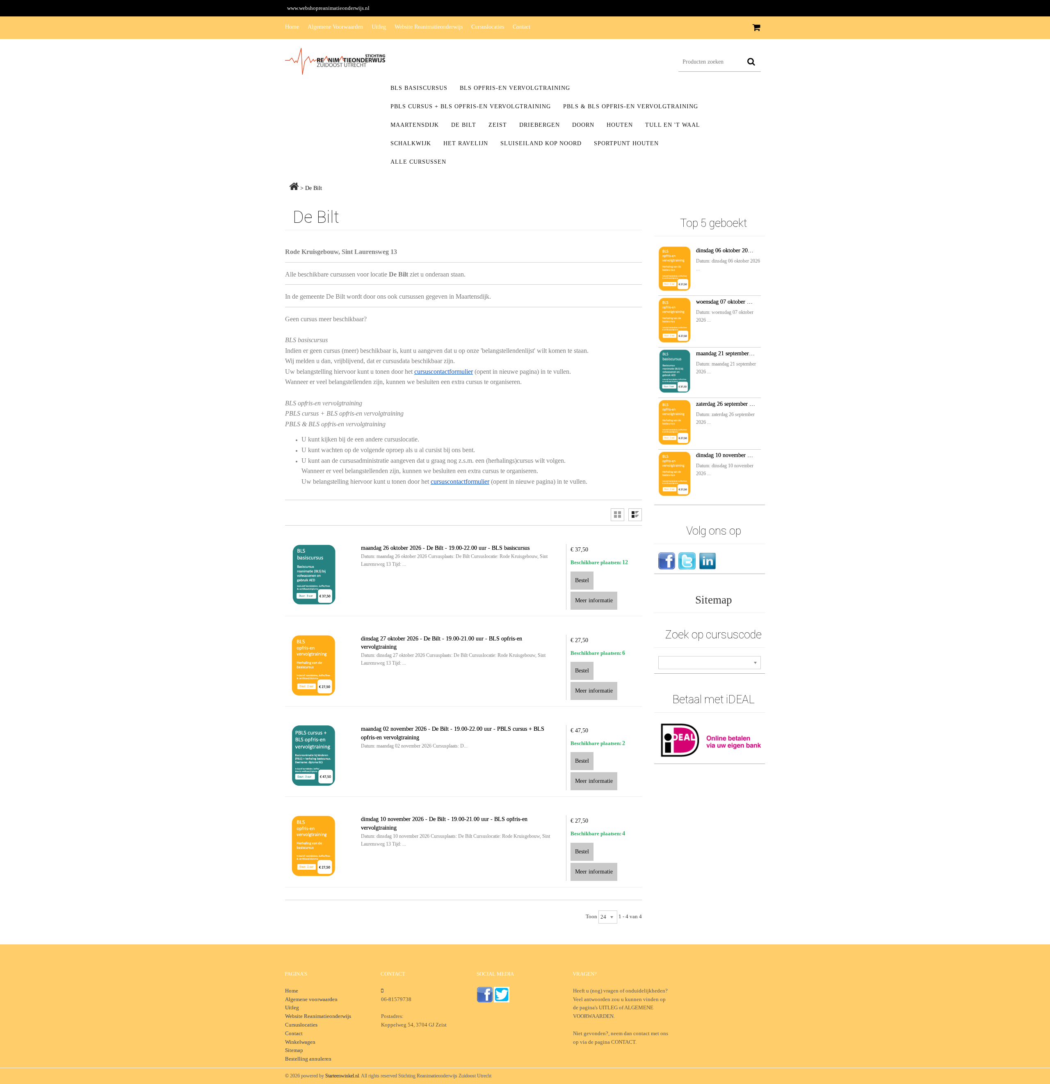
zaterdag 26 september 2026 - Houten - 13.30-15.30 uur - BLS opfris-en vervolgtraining (725, 404)
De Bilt (463, 125)
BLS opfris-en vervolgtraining (515, 88)
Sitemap (713, 600)
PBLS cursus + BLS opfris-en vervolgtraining (470, 106)
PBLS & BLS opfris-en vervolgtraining (630, 106)
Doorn (583, 125)
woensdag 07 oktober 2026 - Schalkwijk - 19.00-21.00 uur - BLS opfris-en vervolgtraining (725, 302)
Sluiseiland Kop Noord (541, 143)
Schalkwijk (410, 143)
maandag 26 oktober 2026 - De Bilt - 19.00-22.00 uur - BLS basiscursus (445, 548)
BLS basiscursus (418, 88)
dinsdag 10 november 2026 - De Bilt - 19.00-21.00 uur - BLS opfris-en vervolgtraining (725, 455)
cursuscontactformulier (443, 371)
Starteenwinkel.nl (342, 1076)
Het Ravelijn (465, 143)
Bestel (582, 580)
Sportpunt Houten (626, 143)
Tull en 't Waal (672, 125)
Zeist (497, 125)
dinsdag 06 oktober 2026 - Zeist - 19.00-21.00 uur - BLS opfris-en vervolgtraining (725, 250)
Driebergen (539, 125)
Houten (620, 125)
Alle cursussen (418, 162)
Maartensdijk (414, 125)
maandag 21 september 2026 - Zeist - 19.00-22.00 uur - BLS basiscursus (725, 353)
